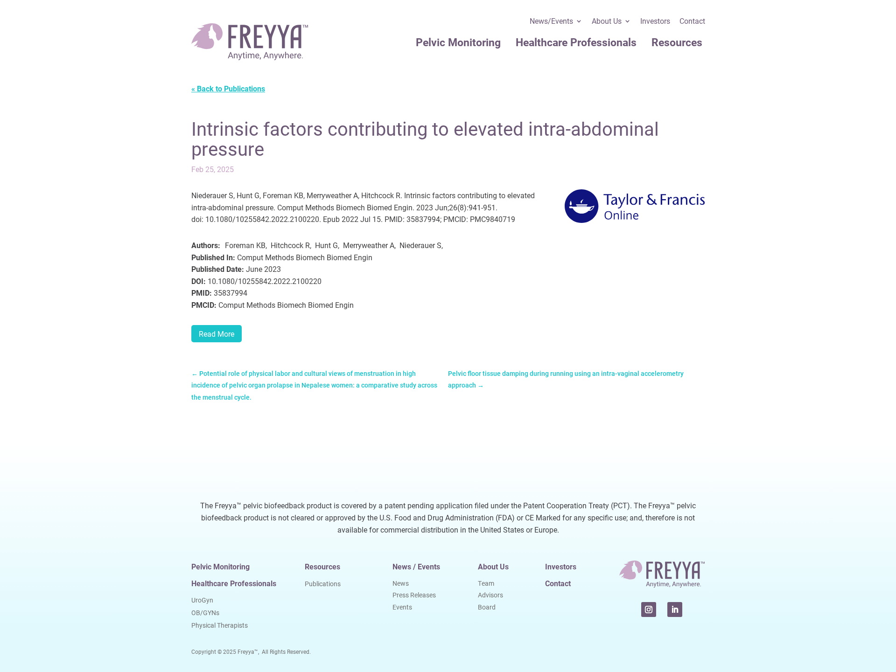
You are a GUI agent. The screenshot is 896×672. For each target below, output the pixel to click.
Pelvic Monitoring (458, 42)
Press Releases (414, 594)
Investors (655, 22)
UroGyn (202, 600)
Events (402, 607)
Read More (216, 334)
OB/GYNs (205, 612)
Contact (692, 22)
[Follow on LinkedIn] (674, 609)
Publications (323, 583)
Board (487, 607)
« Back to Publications (228, 88)
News (400, 583)
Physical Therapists (219, 625)
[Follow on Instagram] (648, 609)
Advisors (490, 594)
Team (486, 583)
